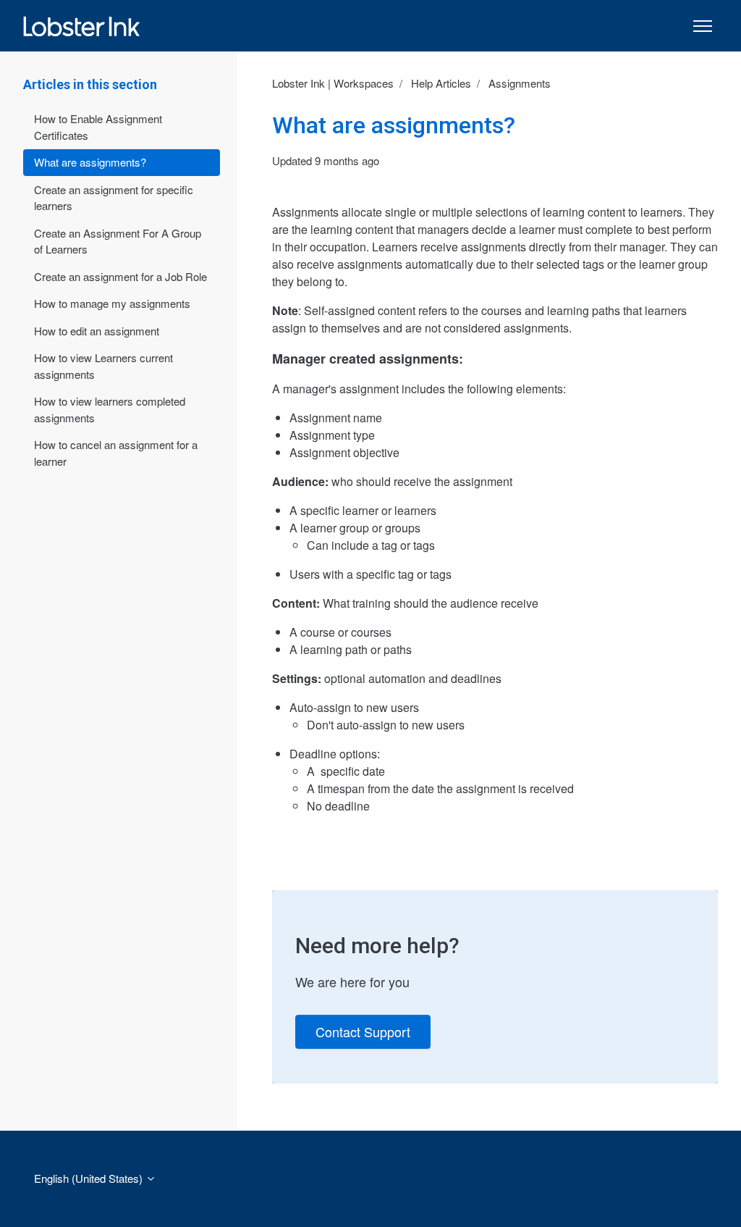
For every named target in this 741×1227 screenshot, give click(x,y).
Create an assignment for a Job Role (120, 276)
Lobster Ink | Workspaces (333, 83)
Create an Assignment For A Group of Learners (117, 241)
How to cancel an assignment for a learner (116, 453)
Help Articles (441, 83)
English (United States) (89, 1178)
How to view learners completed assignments (109, 409)
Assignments (519, 83)
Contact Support (363, 1031)
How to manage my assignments (112, 303)
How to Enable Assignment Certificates (98, 127)
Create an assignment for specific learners (113, 198)
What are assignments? (90, 161)
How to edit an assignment (96, 330)
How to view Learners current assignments (103, 366)
